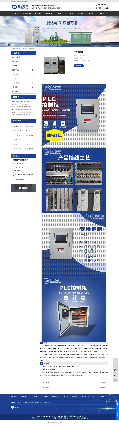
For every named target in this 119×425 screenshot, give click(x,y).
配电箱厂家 (17, 135)
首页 (16, 13)
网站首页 (13, 397)
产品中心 (59, 13)
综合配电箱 (15, 91)
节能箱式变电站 (29, 126)
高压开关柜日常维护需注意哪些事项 (22, 112)
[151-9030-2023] (115, 365)
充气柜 (29, 139)
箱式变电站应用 (29, 148)
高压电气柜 (15, 70)
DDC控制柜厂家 (17, 126)
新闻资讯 (70, 13)
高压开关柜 (38, 13)
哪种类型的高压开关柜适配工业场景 (22, 109)
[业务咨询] (115, 360)
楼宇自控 (15, 87)
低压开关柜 (29, 130)
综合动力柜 (15, 78)
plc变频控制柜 (27, 13)
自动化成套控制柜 (17, 144)
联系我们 (102, 13)
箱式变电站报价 (17, 148)
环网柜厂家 (17, 139)
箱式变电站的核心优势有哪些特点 (21, 104)
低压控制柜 (15, 74)
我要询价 (79, 65)
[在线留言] (115, 375)
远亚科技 (86, 418)
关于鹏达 (91, 13)
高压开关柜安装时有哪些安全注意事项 (23, 106)
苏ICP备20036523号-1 (73, 418)
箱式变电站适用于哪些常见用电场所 (22, 101)
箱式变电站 (48, 13)
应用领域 (81, 13)
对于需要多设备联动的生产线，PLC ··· (23, 115)
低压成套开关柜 (17, 130)
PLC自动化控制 (29, 135)
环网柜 (29, 144)
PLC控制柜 (31, 48)
